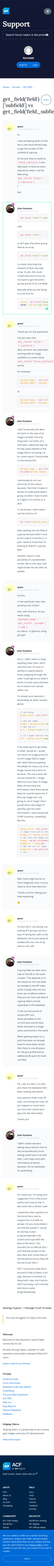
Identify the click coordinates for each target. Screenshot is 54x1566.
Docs (31, 1492)
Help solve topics (11, 1439)
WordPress (8, 1524)
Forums (16, 87)
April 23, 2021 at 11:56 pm (29, 653)
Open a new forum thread (16, 1363)
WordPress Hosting (37, 1520)
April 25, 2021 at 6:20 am (29, 1078)
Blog (5, 1498)
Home (6, 87)
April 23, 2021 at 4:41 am (29, 590)
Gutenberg (8, 1390)
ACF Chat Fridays (10, 1520)
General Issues (10, 1379)
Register (23, 64)
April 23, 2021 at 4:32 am (29, 424)
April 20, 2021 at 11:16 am (29, 129)
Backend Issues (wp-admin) (17, 1386)
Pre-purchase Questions (15, 1394)
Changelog (7, 1505)
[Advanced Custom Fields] (6, 11)
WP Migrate (34, 1524)
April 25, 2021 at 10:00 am (29, 1138)
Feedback (7, 1413)
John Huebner (24, 208)
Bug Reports (9, 1406)
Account (6, 1502)
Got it (27, 1558)
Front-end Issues (11, 1382)
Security (32, 1509)
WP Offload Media (37, 1527)
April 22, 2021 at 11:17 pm (29, 326)
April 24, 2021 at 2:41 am (29, 873)
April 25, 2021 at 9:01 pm (29, 1189)
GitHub (6, 1527)
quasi (20, 126)
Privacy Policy (35, 1544)
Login (35, 64)
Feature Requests (12, 1410)
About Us (7, 1495)
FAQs (31, 1495)
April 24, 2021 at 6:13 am (29, 964)
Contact (32, 1502)
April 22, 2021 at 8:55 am (29, 211)
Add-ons (7, 1402)
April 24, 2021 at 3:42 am (29, 921)
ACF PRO (27, 87)
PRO (5, 1492)
